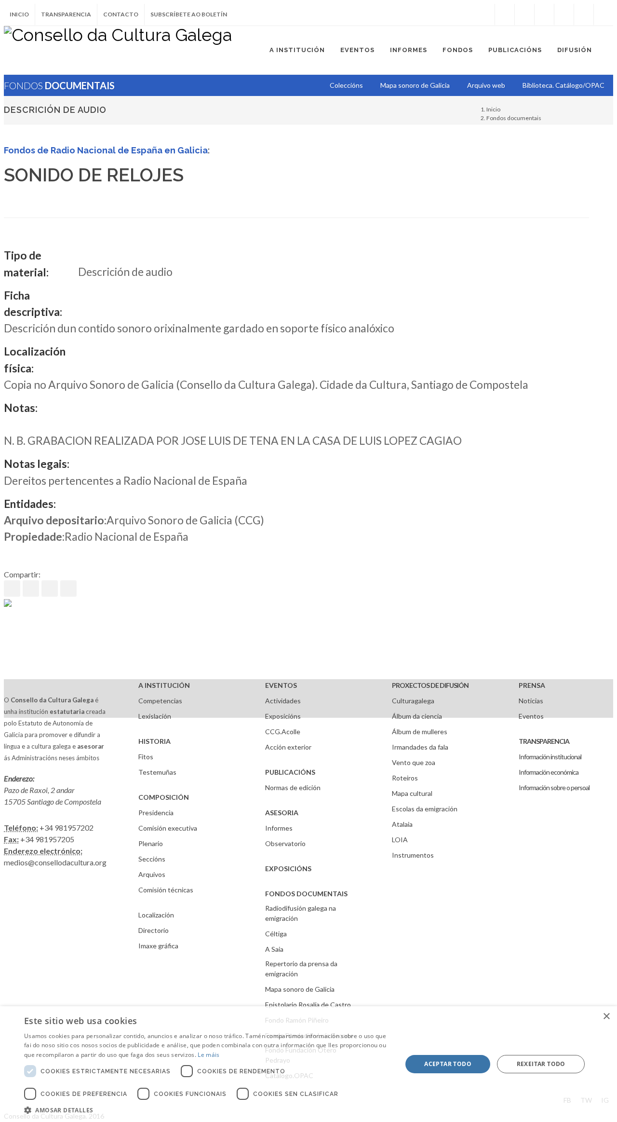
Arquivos (151, 874)
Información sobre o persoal (554, 787)
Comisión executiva (167, 828)
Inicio (19, 14)
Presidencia (156, 812)
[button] (207, 1110)
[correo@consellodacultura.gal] (603, 14)
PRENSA (532, 685)
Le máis (208, 1055)
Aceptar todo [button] (447, 1064)
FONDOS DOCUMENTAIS (306, 893)
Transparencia (66, 14)
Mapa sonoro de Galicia (300, 989)
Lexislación (154, 716)
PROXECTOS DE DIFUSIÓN (430, 685)
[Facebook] (504, 14)
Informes (279, 828)
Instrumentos (413, 855)
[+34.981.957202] (583, 14)
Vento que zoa (413, 762)
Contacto (120, 14)
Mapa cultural (412, 793)
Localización (156, 915)
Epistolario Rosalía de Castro (308, 1004)
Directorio (153, 930)
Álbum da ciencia (417, 716)
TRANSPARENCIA (544, 741)
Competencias (160, 701)
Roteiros (405, 778)
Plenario (150, 843)
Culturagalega (413, 701)
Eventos (531, 716)
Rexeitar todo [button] (541, 1064)
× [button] (606, 1016)
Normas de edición (293, 787)
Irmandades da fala (420, 747)
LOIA (400, 839)
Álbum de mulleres (419, 731)
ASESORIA (281, 812)
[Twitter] (524, 14)
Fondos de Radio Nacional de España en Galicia (106, 150)
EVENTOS (281, 685)
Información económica (548, 772)
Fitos (145, 757)
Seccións (151, 859)
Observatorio (285, 843)
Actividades (283, 701)
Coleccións (346, 85)
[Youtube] (564, 14)
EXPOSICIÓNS (288, 868)
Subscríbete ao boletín (188, 14)
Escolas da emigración (424, 809)
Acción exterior (288, 747)
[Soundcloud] (544, 14)
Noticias (531, 701)
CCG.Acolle (282, 731)
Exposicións (283, 716)
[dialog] (308, 1064)
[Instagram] (485, 14)
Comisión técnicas (165, 890)
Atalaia (402, 824)
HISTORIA (154, 741)
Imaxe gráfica (158, 946)
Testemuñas (157, 772)
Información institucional (550, 757)
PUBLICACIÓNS (290, 772)
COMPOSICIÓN (163, 797)
